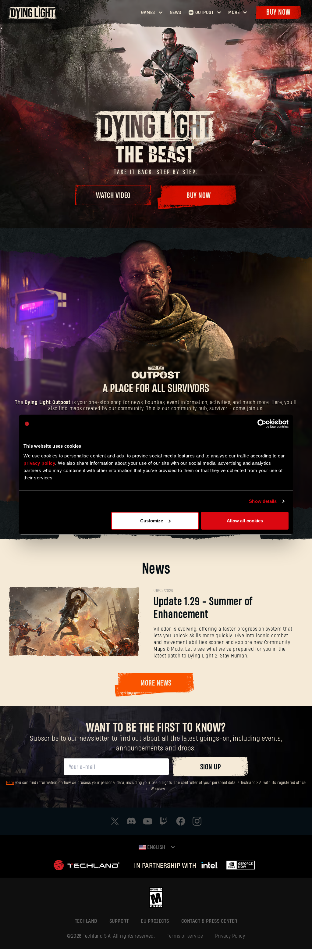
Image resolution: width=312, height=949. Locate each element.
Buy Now (278, 12)
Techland (86, 921)
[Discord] (131, 821)
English (155, 847)
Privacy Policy (230, 936)
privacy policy (39, 462)
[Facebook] (180, 821)
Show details (263, 501)
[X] (114, 821)
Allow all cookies (245, 520)
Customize (151, 520)
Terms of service (185, 936)
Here (10, 783)
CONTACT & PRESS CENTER (209, 921)
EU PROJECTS (155, 921)
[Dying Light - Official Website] (32, 18)
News (175, 12)
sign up (210, 767)
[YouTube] (147, 821)
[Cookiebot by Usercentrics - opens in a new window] (262, 423)
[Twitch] (164, 821)
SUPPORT (119, 921)
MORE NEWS (156, 683)
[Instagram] (197, 821)
